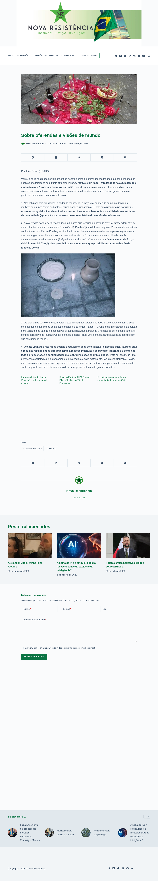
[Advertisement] (79, 411)
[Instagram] (143, 56)
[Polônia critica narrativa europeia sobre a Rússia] (128, 545)
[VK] (134, 56)
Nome (27, 609)
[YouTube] (125, 56)
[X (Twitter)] (120, 56)
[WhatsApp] (102, 157)
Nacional (74, 143)
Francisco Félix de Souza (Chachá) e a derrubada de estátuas (34, 380)
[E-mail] (125, 157)
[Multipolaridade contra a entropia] (49, 832)
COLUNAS (66, 56)
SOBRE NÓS (22, 56)
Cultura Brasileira (32, 448)
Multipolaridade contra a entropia (65, 832)
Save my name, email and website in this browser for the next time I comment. (60, 648)
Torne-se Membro (89, 56)
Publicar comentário (34, 656)
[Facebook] (139, 56)
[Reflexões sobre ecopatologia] (86, 832)
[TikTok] (130, 56)
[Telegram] (116, 56)
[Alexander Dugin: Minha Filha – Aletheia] (30, 545)
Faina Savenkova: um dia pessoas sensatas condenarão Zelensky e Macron (30, 833)
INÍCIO (10, 56)
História (51, 448)
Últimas (84, 143)
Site (104, 609)
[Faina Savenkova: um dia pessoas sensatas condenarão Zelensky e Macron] (12, 832)
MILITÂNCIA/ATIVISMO (45, 56)
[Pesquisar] (149, 56)
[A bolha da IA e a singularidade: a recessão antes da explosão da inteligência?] (79, 545)
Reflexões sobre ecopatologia (102, 832)
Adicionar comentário (34, 619)
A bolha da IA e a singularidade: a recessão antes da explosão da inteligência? (76, 567)
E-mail (67, 609)
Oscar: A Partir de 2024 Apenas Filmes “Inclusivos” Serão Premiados (74, 380)
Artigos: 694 (79, 498)
